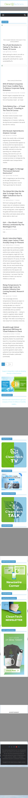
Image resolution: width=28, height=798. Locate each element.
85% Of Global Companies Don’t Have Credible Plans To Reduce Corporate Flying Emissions (13, 87)
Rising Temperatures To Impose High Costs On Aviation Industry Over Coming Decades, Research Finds (13, 289)
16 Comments (17, 245)
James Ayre (9, 296)
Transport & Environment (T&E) (13, 92)
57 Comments (14, 135)
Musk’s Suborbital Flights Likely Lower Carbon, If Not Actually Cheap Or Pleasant (13, 240)
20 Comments (14, 113)
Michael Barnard (10, 200)
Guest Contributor (11, 333)
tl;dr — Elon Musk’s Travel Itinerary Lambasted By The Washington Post (13, 224)
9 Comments (17, 333)
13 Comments (22, 92)
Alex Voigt (9, 113)
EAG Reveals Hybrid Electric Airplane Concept (13, 132)
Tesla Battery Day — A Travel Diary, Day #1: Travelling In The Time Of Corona (14, 108)
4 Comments (14, 51)
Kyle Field (9, 229)
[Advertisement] (14, 421)
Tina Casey (9, 51)
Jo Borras (9, 135)
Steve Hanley (9, 175)
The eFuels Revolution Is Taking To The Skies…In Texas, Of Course (12, 47)
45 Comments (15, 175)
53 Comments (14, 229)
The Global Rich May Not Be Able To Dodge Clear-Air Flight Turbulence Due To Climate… (13, 194)
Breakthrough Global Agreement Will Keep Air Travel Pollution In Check (12, 329)
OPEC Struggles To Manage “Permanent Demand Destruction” (13, 171)
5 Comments (14, 296)
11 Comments (17, 200)
